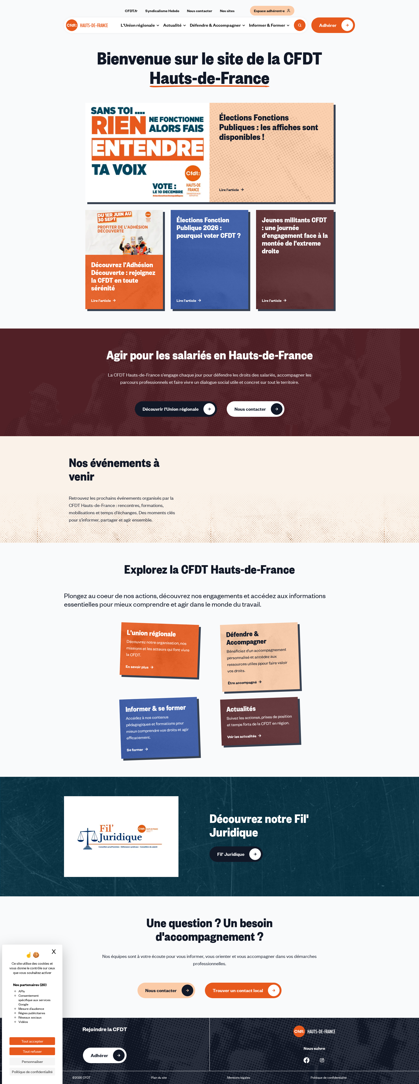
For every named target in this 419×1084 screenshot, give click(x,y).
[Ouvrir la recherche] (300, 25)
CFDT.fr (131, 10)
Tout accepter (32, 1041)
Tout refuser (32, 1051)
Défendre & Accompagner (215, 25)
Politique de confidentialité (329, 1077)
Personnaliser (32, 1061)
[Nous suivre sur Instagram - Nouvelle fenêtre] (322, 1060)
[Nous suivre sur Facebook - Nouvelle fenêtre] (306, 1060)
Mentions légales (238, 1077)
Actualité (172, 25)
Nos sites (227, 10)
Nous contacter (199, 10)
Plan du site (159, 1077)
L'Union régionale (138, 25)
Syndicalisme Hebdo (162, 10)
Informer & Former (267, 25)
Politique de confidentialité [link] (32, 1071)
